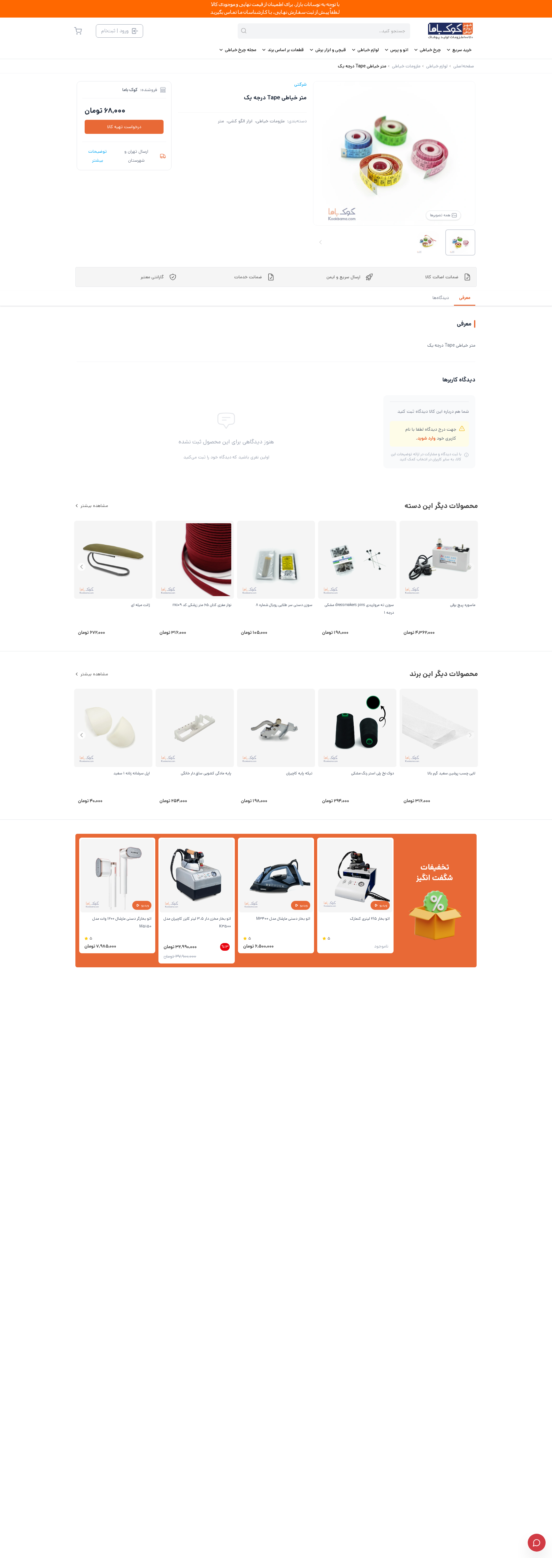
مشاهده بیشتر (94, 506)
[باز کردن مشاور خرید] (537, 1543)
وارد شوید (426, 438)
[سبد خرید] (78, 31)
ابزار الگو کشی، (239, 121)
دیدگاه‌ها (441, 298)
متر (221, 121)
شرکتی (300, 84)
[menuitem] (458, 50)
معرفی (464, 298)
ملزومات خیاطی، (270, 121)
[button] (81, 567)
